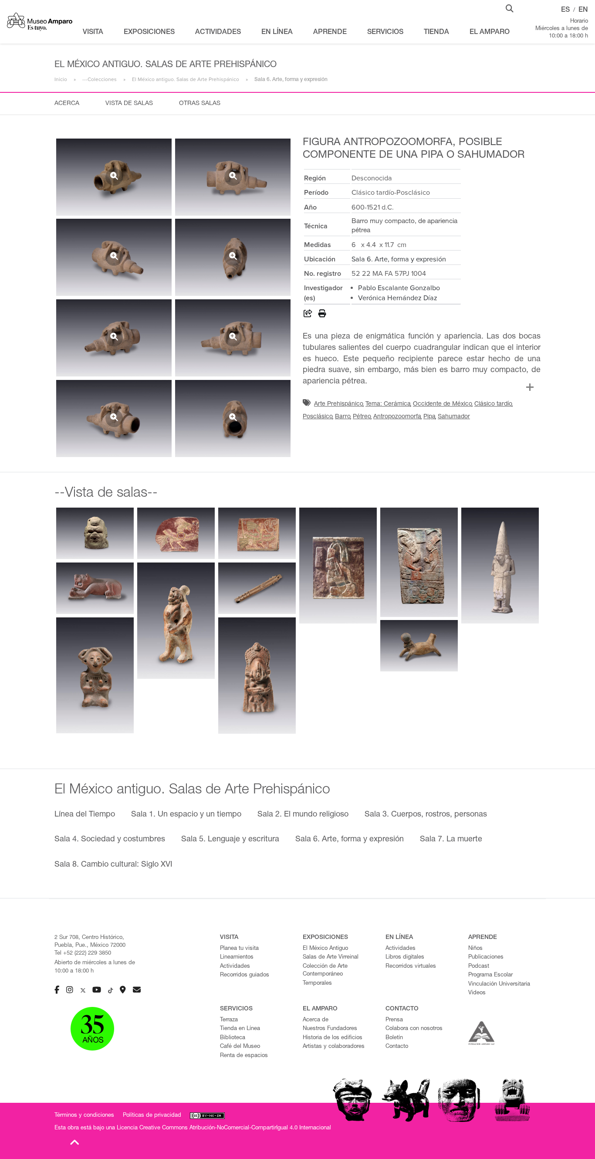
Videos (477, 993)
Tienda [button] (436, 32)
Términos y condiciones (84, 1115)
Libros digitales (404, 957)
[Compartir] (308, 315)
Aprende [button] (330, 32)
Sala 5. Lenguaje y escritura (230, 840)
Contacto (396, 1047)
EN (583, 10)
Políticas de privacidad (152, 1115)
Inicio (60, 79)
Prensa (394, 1020)
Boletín (394, 1038)
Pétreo (362, 417)
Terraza (229, 1020)
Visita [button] (93, 32)
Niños (475, 949)
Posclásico (318, 417)
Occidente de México (442, 404)
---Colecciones (99, 79)
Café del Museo (240, 1047)
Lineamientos (237, 957)
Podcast (478, 966)
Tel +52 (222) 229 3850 (82, 953)
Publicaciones (486, 957)
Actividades (235, 966)
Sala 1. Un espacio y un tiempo (186, 815)
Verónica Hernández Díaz (397, 298)
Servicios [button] (385, 32)
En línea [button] (277, 32)
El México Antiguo (325, 949)
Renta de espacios (244, 1056)
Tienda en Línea (240, 1029)
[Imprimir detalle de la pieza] (322, 315)
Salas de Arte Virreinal (330, 957)
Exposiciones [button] (149, 32)
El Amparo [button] (490, 32)
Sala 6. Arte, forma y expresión (399, 259)
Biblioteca (232, 1038)
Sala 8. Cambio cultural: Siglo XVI (113, 865)
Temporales (317, 983)
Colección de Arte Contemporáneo (325, 971)
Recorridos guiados (244, 975)
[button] (510, 8)
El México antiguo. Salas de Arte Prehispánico (185, 79)
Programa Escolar (490, 975)
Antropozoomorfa (397, 417)
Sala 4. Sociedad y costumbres (109, 840)
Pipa (429, 417)
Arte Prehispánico (338, 404)
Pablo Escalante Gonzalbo (399, 288)
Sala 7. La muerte (451, 840)
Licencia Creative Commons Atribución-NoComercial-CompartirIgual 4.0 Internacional (224, 1128)
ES (565, 10)
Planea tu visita (239, 949)
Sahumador (454, 417)
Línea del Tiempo (84, 815)
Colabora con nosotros (414, 1029)
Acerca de (315, 1020)
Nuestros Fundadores (330, 1029)
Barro (343, 417)
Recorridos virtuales (410, 966)
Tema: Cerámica (388, 404)
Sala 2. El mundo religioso (302, 815)
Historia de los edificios (332, 1038)
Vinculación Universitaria (499, 984)
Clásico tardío (493, 404)
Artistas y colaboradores (334, 1047)
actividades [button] (218, 32)
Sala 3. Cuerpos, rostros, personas (426, 815)
